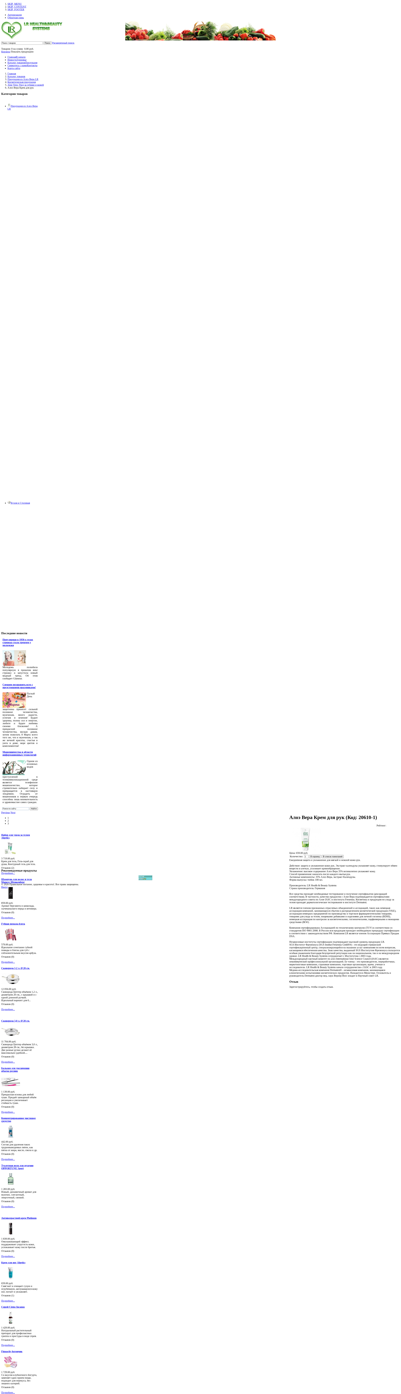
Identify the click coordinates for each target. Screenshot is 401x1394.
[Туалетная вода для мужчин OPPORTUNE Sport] (10, 1184)
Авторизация (15, 14)
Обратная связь (16, 17)
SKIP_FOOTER (16, 9)
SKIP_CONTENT (17, 6)
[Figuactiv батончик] (10, 1367)
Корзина (5, 51)
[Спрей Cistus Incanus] (10, 1322)
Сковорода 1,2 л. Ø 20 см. (15, 968)
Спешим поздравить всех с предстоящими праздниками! (19, 686)
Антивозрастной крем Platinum (18, 1218)
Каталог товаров (16, 76)
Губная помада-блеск (13, 923)
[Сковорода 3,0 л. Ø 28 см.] (10, 1036)
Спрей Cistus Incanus (13, 1307)
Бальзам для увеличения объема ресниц (15, 1069)
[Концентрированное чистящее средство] (10, 1136)
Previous (5, 812)
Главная (12, 73)
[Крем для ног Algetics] (10, 1278)
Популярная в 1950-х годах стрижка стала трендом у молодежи (18, 642)
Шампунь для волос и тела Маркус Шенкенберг (16, 880)
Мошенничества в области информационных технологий (19, 753)
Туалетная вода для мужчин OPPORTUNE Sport (17, 1167)
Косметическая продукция (22, 82)
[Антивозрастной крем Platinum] (10, 1233)
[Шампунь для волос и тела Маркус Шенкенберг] (10, 898)
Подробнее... (8, 873)
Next (12, 812)
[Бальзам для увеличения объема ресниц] (10, 1086)
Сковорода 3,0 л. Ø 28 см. (15, 1021)
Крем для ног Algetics (13, 1262)
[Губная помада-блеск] (10, 939)
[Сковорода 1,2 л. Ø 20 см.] (10, 984)
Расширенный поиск (63, 43)
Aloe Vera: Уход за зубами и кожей (26, 85)
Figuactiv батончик (11, 1351)
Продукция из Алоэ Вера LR (23, 79)
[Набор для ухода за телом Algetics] (10, 853)
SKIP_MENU (15, 4)
